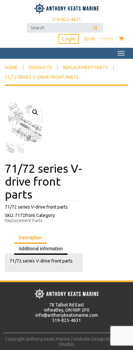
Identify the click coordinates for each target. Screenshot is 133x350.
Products (40, 67)
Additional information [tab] (41, 248)
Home (11, 67)
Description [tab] (30, 237)
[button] (35, 112)
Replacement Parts (85, 67)
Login (68, 39)
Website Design (89, 339)
